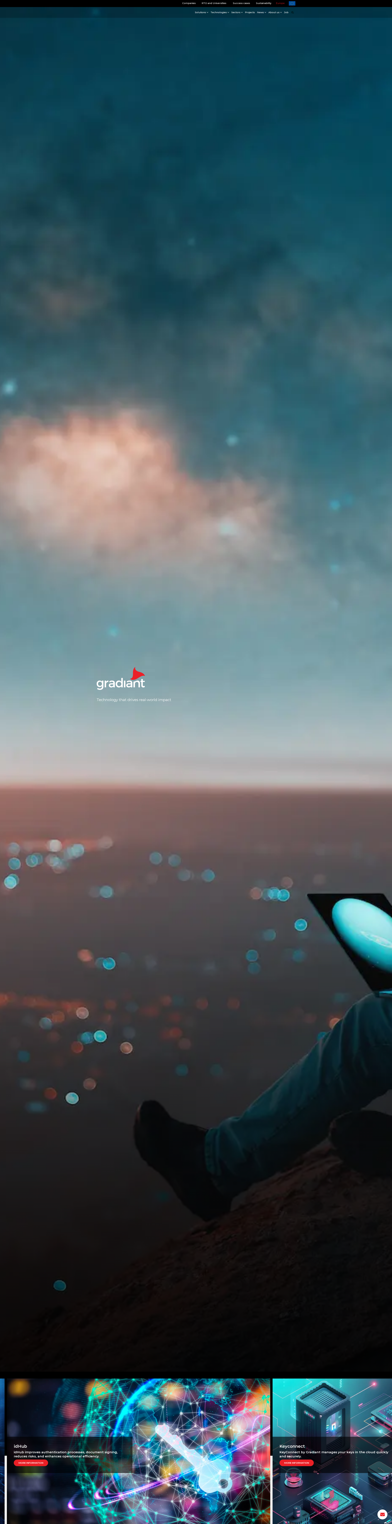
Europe (280, 3)
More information (35, 1462)
